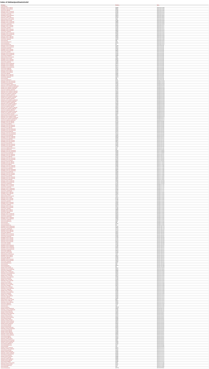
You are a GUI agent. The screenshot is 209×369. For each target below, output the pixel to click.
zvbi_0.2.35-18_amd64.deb (6, 343)
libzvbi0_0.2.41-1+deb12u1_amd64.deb (8, 101)
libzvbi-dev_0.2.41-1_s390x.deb (7, 302)
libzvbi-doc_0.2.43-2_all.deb (6, 252)
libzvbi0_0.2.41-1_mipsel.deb (6, 275)
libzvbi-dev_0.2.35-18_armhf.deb (7, 322)
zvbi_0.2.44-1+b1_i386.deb (6, 164)
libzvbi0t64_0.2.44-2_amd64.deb (7, 65)
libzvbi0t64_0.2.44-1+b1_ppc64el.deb (8, 170)
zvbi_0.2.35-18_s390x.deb (6, 337)
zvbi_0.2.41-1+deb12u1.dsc (6, 149)
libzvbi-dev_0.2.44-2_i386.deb (7, 70)
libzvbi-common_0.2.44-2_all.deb (7, 56)
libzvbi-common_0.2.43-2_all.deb (7, 254)
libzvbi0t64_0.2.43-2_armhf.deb (7, 238)
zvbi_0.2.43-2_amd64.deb (6, 250)
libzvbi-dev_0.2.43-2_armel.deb (7, 240)
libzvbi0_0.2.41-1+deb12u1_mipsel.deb (8, 88)
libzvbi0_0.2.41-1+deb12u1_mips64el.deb (9, 87)
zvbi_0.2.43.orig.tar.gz (5, 265)
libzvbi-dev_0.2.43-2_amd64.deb (7, 246)
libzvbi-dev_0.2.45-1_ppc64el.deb (7, 21)
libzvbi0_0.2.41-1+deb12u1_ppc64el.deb (9, 118)
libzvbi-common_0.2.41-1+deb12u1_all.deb (9, 115)
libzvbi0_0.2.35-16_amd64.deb (7, 351)
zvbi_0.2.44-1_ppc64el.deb (6, 216)
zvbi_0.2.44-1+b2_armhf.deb (6, 142)
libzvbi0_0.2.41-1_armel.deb (6, 279)
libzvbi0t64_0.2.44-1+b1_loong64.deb (8, 151)
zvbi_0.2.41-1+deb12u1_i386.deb (7, 106)
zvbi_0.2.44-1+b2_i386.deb (6, 123)
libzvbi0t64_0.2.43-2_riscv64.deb (7, 233)
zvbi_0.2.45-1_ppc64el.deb (6, 24)
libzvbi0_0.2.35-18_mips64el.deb (7, 308)
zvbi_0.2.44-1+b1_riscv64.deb (7, 160)
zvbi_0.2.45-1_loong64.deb (6, 35)
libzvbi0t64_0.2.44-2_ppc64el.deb (7, 67)
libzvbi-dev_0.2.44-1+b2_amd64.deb (8, 136)
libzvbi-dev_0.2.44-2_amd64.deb (7, 64)
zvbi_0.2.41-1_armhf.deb (6, 285)
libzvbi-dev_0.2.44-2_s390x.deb (7, 74)
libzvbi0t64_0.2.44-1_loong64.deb (7, 182)
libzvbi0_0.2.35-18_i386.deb (6, 331)
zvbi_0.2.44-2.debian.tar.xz (6, 79)
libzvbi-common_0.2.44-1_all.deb (7, 195)
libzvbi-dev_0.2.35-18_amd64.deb (7, 341)
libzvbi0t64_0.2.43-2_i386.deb (7, 255)
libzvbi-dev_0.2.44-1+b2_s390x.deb (8, 125)
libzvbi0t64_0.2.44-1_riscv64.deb (7, 185)
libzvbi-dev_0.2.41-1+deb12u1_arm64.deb (9, 92)
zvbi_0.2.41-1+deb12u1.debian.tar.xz (8, 147)
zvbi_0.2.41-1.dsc (4, 305)
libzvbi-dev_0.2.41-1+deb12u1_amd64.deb (9, 99)
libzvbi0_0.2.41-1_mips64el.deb (7, 271)
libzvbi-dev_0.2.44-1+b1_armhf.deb (8, 173)
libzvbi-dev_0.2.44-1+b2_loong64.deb (8, 132)
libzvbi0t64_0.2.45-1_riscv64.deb (7, 12)
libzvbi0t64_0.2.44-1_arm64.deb (7, 203)
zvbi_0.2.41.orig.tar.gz (5, 307)
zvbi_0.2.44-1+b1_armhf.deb (6, 175)
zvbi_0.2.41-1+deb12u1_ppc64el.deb (8, 120)
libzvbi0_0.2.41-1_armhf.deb (6, 283)
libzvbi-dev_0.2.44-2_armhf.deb (7, 50)
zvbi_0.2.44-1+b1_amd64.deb (7, 168)
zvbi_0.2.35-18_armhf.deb (6, 326)
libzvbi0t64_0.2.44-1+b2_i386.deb (7, 122)
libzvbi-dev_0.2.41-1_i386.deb (7, 295)
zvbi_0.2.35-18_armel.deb (6, 318)
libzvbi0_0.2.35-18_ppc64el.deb (7, 327)
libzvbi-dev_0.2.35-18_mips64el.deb (8, 309)
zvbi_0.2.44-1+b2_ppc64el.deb (7, 131)
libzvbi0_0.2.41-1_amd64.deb (7, 286)
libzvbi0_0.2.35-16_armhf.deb (7, 356)
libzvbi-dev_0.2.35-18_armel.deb (7, 317)
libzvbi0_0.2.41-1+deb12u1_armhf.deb (8, 97)
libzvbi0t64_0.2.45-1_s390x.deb (7, 37)
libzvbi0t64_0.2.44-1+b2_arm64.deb (8, 145)
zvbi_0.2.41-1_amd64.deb (6, 289)
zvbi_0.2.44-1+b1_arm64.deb (6, 179)
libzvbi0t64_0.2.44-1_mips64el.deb (8, 189)
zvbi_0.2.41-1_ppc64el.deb (6, 270)
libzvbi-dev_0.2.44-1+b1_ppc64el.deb (8, 169)
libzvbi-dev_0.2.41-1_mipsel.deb (7, 276)
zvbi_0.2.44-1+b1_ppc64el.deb (7, 171)
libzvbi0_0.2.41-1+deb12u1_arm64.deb (8, 93)
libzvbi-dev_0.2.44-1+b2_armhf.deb (8, 140)
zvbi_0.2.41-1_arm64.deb (6, 293)
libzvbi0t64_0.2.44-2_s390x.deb (7, 75)
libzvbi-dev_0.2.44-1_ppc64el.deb (7, 213)
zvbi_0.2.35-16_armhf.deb (6, 357)
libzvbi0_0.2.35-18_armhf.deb (7, 319)
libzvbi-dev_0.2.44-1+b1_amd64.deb (8, 165)
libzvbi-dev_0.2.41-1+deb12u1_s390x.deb (9, 107)
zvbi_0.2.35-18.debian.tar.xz (6, 345)
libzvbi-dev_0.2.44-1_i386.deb (7, 209)
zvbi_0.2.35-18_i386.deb (6, 336)
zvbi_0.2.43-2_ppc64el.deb (6, 251)
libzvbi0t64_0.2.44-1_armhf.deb (7, 207)
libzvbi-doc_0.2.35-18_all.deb (6, 338)
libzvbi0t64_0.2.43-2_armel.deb (7, 237)
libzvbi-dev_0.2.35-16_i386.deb (7, 358)
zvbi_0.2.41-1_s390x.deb (6, 303)
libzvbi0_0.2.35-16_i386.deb (6, 360)
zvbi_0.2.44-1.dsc (4, 222)
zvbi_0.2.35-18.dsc (4, 346)
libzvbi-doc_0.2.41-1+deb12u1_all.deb (8, 116)
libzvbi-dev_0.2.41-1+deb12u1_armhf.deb (9, 96)
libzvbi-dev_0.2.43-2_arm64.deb (7, 260)
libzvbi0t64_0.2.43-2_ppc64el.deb (7, 247)
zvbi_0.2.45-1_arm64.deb (6, 31)
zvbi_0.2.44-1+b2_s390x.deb (6, 127)
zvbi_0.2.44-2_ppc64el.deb (6, 69)
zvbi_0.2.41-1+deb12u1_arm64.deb (8, 94)
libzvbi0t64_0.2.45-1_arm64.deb (7, 30)
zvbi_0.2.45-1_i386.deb (5, 10)
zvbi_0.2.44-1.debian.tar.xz (6, 221)
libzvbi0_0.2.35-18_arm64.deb (7, 323)
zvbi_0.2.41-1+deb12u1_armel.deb (8, 113)
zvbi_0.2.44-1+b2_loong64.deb (7, 135)
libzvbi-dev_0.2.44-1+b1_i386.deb (7, 161)
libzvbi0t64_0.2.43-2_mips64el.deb (8, 226)
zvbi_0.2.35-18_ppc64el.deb (6, 329)
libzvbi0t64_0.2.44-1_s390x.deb (7, 193)
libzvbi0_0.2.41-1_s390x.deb (6, 300)
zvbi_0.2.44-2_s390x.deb (6, 77)
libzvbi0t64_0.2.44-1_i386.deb (7, 211)
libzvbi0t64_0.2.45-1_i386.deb (7, 8)
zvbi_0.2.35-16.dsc (4, 366)
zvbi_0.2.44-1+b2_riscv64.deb (7, 83)
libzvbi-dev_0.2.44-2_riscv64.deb (7, 45)
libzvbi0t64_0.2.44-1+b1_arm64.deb (8, 178)
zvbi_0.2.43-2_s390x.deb (6, 232)
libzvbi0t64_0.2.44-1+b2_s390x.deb (8, 126)
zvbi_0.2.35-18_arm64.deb (6, 324)
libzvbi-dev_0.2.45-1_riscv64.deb (7, 11)
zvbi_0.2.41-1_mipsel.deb (6, 278)
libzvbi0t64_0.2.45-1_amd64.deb (7, 15)
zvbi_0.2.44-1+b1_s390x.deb (6, 156)
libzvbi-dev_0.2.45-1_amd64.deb (7, 17)
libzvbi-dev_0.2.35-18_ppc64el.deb (8, 328)
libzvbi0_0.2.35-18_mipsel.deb (7, 312)
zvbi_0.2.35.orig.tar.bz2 (5, 367)
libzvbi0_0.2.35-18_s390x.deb (7, 332)
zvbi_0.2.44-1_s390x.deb (6, 194)
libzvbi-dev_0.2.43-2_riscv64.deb (7, 235)
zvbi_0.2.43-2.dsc (4, 264)
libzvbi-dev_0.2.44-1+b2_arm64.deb (8, 144)
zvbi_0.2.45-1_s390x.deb (6, 39)
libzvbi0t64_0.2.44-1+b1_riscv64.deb (8, 159)
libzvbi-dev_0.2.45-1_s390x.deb (7, 36)
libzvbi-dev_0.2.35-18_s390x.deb (7, 334)
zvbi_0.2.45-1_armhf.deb (6, 27)
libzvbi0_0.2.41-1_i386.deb (6, 294)
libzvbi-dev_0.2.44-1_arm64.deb (7, 202)
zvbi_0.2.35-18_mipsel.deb (6, 314)
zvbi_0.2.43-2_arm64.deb (6, 261)
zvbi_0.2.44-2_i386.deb (5, 73)
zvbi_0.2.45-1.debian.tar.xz (6, 41)
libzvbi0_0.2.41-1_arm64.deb (6, 290)
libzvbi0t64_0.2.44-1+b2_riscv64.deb (8, 82)
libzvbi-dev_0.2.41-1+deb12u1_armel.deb (9, 111)
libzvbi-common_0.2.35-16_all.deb (7, 362)
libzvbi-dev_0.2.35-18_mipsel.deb (7, 313)
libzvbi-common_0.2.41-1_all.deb (7, 299)
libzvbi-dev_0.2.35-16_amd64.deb (7, 352)
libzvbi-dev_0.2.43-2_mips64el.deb (8, 227)
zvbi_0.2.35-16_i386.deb (6, 361)
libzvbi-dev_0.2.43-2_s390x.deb (7, 231)
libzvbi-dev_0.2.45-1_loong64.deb (7, 32)
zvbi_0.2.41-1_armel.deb (6, 281)
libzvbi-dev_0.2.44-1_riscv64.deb (7, 184)
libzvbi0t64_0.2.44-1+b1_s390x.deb (8, 155)
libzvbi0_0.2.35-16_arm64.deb (7, 347)
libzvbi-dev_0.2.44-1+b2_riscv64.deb (8, 80)
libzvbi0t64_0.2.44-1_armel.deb (7, 199)
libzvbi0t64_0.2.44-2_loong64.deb (7, 54)
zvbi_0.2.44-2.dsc (4, 78)
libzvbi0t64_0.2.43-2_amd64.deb (7, 245)
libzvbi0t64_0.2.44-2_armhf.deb (7, 49)
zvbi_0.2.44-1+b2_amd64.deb (7, 139)
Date (158, 5)
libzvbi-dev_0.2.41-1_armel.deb (7, 280)
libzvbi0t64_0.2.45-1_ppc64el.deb (7, 22)
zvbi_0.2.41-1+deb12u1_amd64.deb (8, 102)
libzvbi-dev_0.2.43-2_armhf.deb (7, 241)
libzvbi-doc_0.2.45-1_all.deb (6, 20)
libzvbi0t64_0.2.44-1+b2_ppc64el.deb (8, 130)
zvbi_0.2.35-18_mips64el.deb (6, 310)
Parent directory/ (4, 6)
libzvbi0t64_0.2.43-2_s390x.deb (7, 230)
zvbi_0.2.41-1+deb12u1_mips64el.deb (8, 84)
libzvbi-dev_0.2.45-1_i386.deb (7, 7)
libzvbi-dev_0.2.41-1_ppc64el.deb (7, 269)
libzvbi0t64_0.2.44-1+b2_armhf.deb (8, 141)
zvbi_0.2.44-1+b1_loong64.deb (7, 152)
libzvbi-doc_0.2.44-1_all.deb (6, 197)
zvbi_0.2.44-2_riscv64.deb (6, 48)
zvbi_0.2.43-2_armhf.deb (6, 243)
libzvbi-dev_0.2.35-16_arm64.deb (7, 348)
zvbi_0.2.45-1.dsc (4, 40)
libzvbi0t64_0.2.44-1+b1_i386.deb (7, 163)
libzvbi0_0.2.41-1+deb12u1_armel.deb (8, 112)
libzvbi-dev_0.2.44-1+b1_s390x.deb (8, 154)
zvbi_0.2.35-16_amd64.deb (6, 355)
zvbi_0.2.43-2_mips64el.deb (6, 228)
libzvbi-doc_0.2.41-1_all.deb (6, 298)
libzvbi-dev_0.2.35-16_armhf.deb (7, 353)
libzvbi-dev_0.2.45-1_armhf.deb (7, 25)
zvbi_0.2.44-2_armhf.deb (6, 51)
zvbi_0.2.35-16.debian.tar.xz (6, 365)
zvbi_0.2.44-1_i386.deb (5, 212)
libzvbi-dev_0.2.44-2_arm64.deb (7, 60)
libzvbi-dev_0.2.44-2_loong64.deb (7, 53)
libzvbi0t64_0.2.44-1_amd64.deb (7, 218)
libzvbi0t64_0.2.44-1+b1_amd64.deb (8, 166)
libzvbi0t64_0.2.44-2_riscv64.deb (7, 46)
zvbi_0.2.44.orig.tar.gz (5, 223)
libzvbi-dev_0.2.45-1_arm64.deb (7, 29)
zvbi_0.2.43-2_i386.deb (5, 257)
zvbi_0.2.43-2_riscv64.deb (6, 236)
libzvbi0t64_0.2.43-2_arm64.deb (7, 259)
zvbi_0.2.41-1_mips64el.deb (6, 274)
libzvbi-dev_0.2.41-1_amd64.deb (7, 288)
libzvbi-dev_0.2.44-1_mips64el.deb (8, 188)
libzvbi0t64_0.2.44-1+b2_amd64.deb (8, 137)
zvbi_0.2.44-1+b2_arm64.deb (6, 146)
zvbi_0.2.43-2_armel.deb (6, 242)
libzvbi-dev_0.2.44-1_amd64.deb (7, 217)
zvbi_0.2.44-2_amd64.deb (6, 68)
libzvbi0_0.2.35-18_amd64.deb (7, 342)
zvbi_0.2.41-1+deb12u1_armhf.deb (8, 98)
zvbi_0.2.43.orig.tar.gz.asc (6, 266)
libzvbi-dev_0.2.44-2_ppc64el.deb (7, 63)
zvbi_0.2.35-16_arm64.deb (6, 350)
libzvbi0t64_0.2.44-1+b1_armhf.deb (8, 174)
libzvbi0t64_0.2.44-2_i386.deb (7, 72)
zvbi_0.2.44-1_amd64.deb (6, 219)
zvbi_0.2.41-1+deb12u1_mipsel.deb (8, 89)
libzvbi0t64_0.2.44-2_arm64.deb (7, 59)
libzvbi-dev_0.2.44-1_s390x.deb (7, 192)
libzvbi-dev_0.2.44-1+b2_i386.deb (7, 121)
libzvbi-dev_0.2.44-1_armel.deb (7, 198)
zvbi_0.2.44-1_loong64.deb (6, 183)
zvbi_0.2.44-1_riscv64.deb (6, 187)
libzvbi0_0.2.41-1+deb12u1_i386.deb (8, 104)
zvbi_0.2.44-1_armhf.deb (6, 208)
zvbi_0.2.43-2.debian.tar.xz (6, 262)
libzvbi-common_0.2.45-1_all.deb (7, 19)
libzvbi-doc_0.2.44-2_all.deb (6, 58)
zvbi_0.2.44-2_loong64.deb (6, 55)
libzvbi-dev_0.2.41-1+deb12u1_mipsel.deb (9, 91)
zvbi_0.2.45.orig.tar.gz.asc (6, 44)
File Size (117, 5)
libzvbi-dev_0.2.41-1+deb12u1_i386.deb (9, 103)
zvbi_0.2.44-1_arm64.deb (6, 204)
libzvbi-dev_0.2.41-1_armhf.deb (7, 284)
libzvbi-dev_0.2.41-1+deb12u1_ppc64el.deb (9, 117)
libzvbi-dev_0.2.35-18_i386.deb (7, 333)
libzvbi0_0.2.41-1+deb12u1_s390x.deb (8, 108)
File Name (3, 5)
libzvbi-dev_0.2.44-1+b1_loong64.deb (8, 150)
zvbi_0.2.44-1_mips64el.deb (6, 190)
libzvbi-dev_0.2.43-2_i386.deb (7, 256)
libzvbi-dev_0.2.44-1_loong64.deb (7, 180)
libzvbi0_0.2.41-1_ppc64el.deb (7, 267)
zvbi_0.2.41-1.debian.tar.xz (6, 304)
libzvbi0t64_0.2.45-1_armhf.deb (7, 26)
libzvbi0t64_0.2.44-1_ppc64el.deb (7, 214)
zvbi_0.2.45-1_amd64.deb (6, 16)
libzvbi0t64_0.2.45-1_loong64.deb (7, 34)
